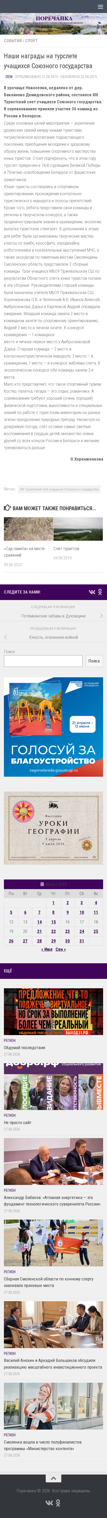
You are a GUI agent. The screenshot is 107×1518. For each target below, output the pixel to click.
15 (53, 921)
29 (53, 940)
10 (81, 912)
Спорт (31, 40)
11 (95, 912)
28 (39, 940)
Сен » (61, 949)
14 (39, 921)
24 (81, 931)
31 (81, 940)
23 (67, 931)
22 (53, 931)
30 (67, 940)
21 (39, 931)
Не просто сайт (17, 1122)
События (13, 40)
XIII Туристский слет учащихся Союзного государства (59, 489)
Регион (10, 1040)
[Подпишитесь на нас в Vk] (92, 592)
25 (95, 931)
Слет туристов (66, 548)
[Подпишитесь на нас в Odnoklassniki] (100, 592)
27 (25, 940)
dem (9, 76)
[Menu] (100, 6)
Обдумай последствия (24, 1047)
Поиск (9, 651)
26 (11, 940)
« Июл (46, 949)
